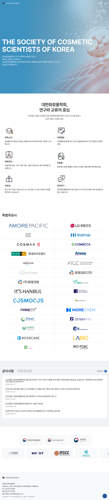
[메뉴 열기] (105, 3)
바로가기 (100, 371)
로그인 (100, 3)
